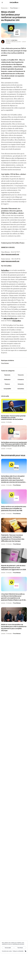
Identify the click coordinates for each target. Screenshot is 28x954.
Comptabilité (7, 388)
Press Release (14, 8)
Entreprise (21, 384)
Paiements (7, 375)
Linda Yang (14, 40)
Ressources (4, 8)
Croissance (21, 379)
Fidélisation (7, 379)
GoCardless (21, 388)
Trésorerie (21, 375)
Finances (7, 384)
